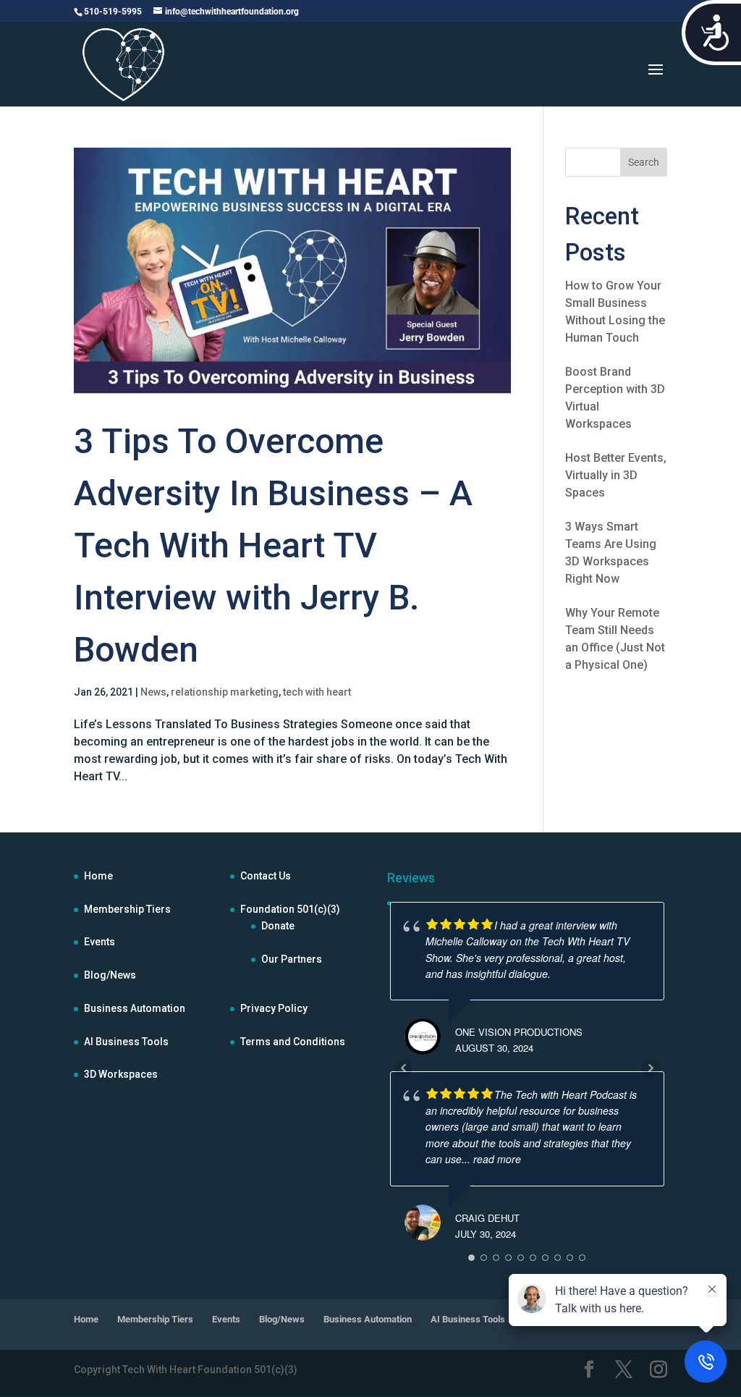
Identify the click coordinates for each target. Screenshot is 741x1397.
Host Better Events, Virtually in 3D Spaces (615, 475)
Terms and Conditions (292, 1041)
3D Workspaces (121, 1074)
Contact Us (265, 876)
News (153, 692)
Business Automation (134, 1008)
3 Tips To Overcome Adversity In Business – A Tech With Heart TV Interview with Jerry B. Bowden (273, 545)
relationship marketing (225, 692)
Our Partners (291, 959)
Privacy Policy (274, 1008)
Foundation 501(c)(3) (290, 909)
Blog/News (110, 975)
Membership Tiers (127, 909)
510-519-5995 (113, 12)
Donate (278, 926)
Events (99, 941)
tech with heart (317, 692)
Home (98, 876)
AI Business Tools (126, 1041)
